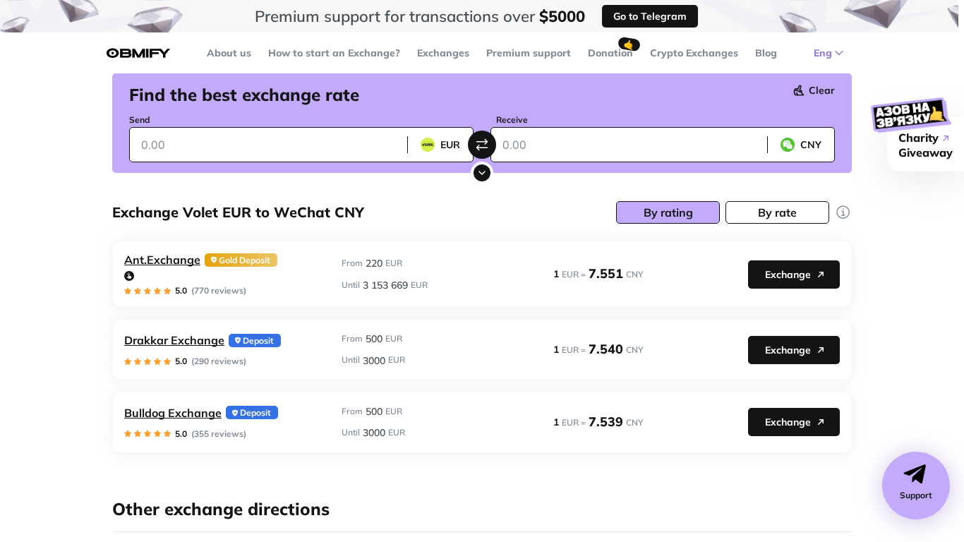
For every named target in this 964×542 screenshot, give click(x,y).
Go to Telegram (650, 16)
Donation (610, 53)
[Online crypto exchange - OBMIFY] (138, 53)
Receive (512, 119)
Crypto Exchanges (694, 53)
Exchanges (443, 53)
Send (139, 119)
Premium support (528, 53)
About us (229, 53)
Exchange (788, 274)
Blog (766, 53)
